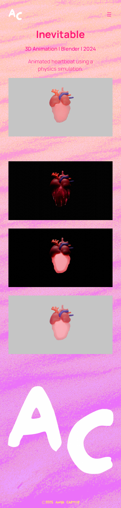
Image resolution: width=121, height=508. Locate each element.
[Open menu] (109, 14)
